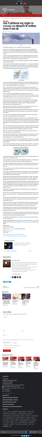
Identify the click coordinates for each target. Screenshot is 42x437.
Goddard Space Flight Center (17, 235)
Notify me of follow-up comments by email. (12, 345)
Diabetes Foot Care (31, 411)
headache (22, 415)
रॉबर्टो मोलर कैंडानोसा (10, 228)
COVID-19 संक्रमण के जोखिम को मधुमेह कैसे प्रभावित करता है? (6, 302)
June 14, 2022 (25, 305)
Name (4, 330)
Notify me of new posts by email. (10, 347)
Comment (5, 316)
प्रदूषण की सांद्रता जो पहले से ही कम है (26, 222)
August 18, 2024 (6, 305)
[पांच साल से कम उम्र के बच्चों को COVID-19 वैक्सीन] (25, 296)
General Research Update (7, 415)
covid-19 (4, 21)
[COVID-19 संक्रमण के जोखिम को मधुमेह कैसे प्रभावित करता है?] (6, 296)
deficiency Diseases (14, 411)
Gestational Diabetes (16, 415)
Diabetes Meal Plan (20, 357)
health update (15, 298)
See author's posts (17, 274)
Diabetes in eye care (6, 413)
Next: (31, 287)
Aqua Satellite (6, 235)
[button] (3, 15)
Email (23, 330)
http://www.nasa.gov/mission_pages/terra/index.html (13, 234)
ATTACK (4, 411)
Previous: (6, 287)
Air (3, 235)
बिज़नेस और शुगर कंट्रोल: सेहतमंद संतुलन (28, 363)
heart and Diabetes (35, 415)
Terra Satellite (24, 235)
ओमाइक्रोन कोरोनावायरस (5, 426)
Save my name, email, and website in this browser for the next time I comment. (19, 339)
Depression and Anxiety (22, 411)
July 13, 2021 (11, 31)
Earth (10, 235)
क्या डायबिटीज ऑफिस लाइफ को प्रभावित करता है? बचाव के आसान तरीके (36, 364)
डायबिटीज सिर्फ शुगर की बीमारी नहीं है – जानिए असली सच (10, 399)
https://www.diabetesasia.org (8, 393)
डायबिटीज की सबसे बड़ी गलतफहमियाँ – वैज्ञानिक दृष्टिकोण (5, 363)
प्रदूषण (7, 21)
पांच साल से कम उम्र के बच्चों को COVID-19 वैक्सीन (25, 302)
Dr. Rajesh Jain (6, 31)
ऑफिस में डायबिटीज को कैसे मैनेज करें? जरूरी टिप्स (9, 402)
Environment (30, 413)
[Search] (38, 15)
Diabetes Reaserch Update (4, 358)
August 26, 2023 (15, 304)
